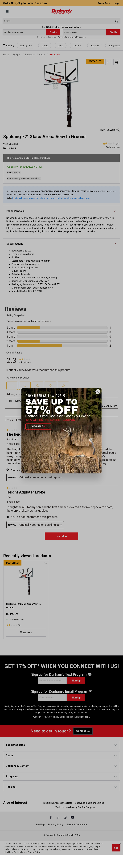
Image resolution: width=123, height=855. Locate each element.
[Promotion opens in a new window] (61, 430)
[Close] (97, 391)
